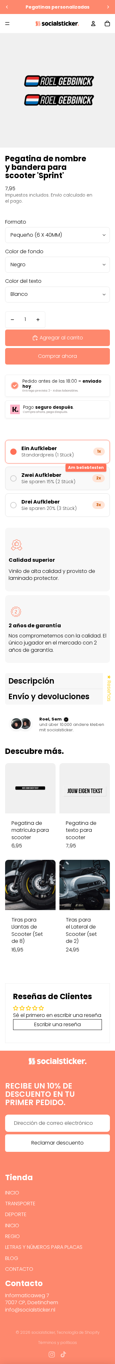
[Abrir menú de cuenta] (93, 24)
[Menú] (7, 23)
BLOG (11, 1258)
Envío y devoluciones (48, 696)
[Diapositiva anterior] (7, 7)
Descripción (31, 681)
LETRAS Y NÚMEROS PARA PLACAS (43, 1247)
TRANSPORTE (20, 1203)
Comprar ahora (57, 356)
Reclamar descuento (57, 1142)
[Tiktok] (63, 1354)
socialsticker (43, 1332)
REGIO (12, 1236)
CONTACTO (19, 1269)
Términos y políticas (57, 1342)
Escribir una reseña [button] (57, 1024)
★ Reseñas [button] (109, 688)
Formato (15, 222)
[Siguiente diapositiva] (108, 7)
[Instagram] (52, 1354)
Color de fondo (24, 251)
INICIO (12, 1192)
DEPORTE (16, 1214)
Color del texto (23, 281)
